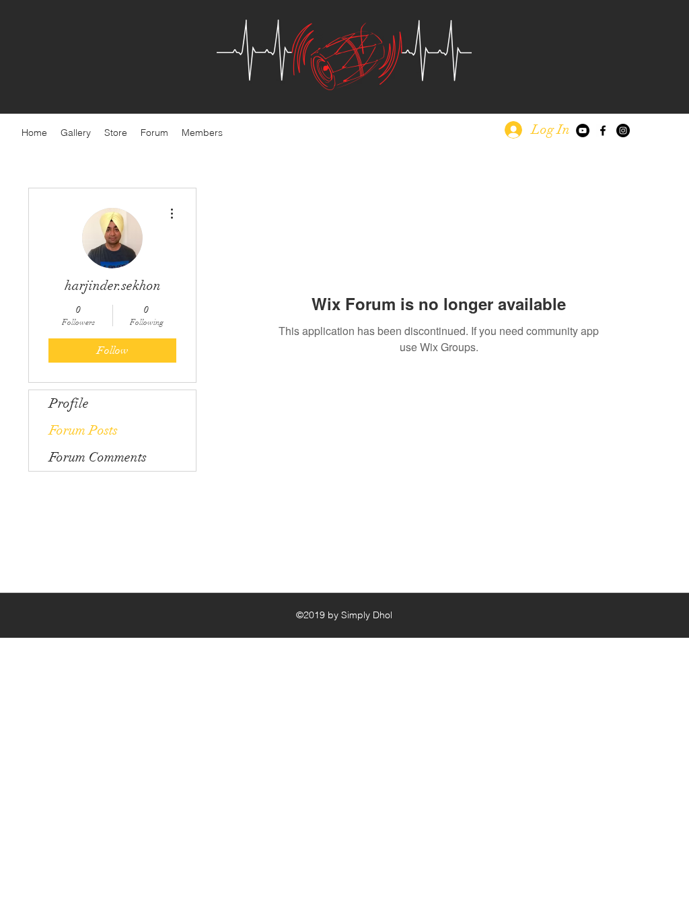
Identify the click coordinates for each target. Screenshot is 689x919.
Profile (69, 403)
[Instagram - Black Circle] (623, 130)
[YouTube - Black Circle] (582, 130)
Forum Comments (98, 457)
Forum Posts (83, 430)
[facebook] (603, 130)
